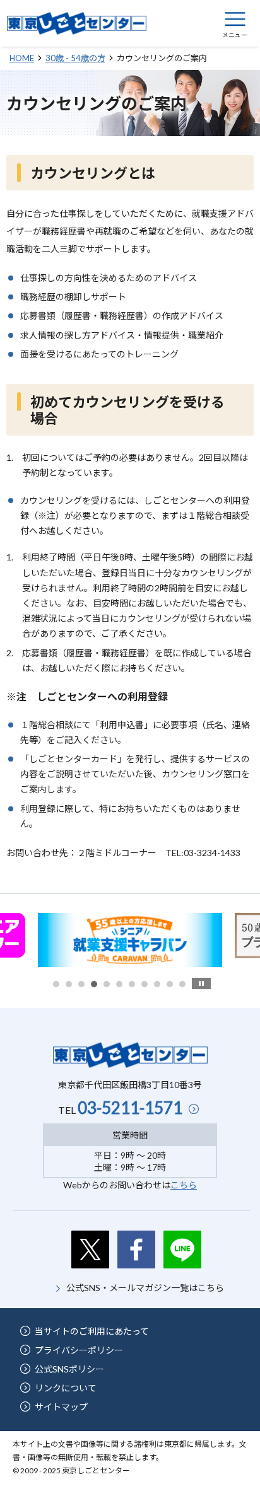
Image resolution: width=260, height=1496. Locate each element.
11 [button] (182, 984)
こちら (183, 1185)
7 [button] (132, 984)
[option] (130, 940)
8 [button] (144, 984)
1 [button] (56, 984)
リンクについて (66, 1388)
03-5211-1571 (130, 1108)
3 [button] (81, 984)
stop (201, 983)
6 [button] (119, 984)
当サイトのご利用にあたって (92, 1331)
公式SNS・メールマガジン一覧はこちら (145, 1287)
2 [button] (69, 984)
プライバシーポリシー (79, 1350)
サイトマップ (61, 1406)
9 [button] (157, 984)
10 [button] (170, 984)
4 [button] (94, 984)
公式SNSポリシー (69, 1369)
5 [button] (106, 984)
